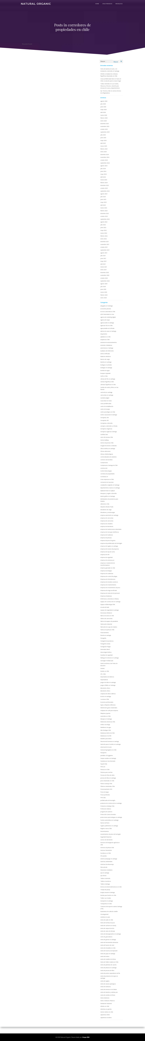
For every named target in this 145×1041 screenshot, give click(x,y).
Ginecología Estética (105, 652)
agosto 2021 (103, 253)
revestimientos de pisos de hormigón (110, 834)
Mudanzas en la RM (105, 736)
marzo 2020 (103, 292)
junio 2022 (103, 227)
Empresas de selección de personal (110, 593)
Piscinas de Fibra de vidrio (107, 775)
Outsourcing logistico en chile (108, 750)
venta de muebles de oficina (108, 959)
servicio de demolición (106, 840)
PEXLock (102, 766)
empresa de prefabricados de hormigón (111, 543)
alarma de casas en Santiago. (108, 331)
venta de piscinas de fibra (107, 970)
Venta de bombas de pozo (107, 923)
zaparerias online (105, 1014)
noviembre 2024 (104, 157)
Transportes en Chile (106, 903)
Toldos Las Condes (105, 898)
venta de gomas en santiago (108, 939)
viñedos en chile (104, 1006)
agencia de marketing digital (108, 317)
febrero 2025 (103, 149)
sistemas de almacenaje (107, 864)
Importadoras (104, 679)
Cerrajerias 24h (104, 417)
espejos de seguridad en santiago (109, 610)
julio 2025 (103, 135)
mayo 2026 (103, 109)
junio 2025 (103, 137)
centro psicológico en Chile (107, 412)
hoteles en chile (104, 671)
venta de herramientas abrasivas (109, 942)
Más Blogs (119, 3)
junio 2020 (103, 289)
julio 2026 (103, 104)
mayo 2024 (103, 174)
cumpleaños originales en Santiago (109, 485)
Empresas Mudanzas (106, 596)
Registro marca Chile (106, 828)
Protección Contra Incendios (108, 814)
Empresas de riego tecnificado (108, 590)
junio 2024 (103, 171)
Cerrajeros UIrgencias (106, 429)
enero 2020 (103, 298)
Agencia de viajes (105, 320)
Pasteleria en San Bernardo (107, 761)
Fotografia (103, 638)
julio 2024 (103, 168)
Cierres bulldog (104, 440)
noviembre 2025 (104, 126)
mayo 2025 (103, 140)
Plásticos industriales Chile (107, 786)
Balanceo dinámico (105, 356)
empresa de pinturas (106, 538)
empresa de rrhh (104, 554)
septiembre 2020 (105, 281)
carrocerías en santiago (106, 395)
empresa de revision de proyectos (109, 549)
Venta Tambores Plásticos (107, 1000)
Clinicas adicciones (105, 451)
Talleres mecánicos (105, 881)
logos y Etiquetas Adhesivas (108, 705)
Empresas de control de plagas (108, 576)
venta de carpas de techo (107, 928)
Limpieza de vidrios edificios (108, 693)
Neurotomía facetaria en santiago (109, 741)
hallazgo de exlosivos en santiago (109, 658)
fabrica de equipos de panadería (109, 621)
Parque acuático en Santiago (108, 758)
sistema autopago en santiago (108, 859)
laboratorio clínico (105, 691)
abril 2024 (103, 177)
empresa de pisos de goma (107, 540)
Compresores (104, 462)
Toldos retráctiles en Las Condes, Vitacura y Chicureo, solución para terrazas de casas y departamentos (110, 86)
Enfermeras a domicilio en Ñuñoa (109, 599)
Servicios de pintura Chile (107, 847)
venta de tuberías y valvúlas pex (109, 992)
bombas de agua (105, 370)
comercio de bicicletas (106, 460)
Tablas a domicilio (105, 878)
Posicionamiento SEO (106, 789)
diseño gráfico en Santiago (107, 496)
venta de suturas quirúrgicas (108, 984)
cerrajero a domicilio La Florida (108, 426)
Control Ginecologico (106, 471)
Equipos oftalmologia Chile (107, 604)
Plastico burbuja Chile (106, 783)
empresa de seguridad (106, 557)
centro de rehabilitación (106, 406)
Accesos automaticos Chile (107, 311)
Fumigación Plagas (105, 646)
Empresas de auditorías (106, 573)
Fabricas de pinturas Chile (107, 630)
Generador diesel (105, 649)
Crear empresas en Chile (107, 479)
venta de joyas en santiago (107, 953)
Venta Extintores (104, 998)
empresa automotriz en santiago (109, 515)
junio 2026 (103, 107)
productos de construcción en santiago (111, 803)
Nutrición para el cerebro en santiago (110, 744)
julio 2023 (103, 196)
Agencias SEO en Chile (106, 325)
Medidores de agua (105, 727)
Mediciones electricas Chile (107, 722)
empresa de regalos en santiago (109, 546)
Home (97, 3)
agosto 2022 (103, 222)
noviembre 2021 (104, 244)
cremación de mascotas (107, 482)
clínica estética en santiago (107, 448)
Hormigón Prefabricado (106, 660)
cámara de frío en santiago (107, 379)
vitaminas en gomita (106, 1009)
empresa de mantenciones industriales (110, 529)
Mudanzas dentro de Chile (107, 733)
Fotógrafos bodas (105, 644)
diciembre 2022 (104, 213)
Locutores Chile (104, 699)
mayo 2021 (103, 261)
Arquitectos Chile (105, 339)
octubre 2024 (104, 160)
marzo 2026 (103, 115)
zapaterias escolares (106, 1017)
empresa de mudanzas (106, 535)
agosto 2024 (103, 165)
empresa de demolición (106, 526)
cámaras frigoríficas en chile (108, 384)
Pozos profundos (105, 795)
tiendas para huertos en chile (108, 895)
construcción (103, 468)
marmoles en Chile (105, 716)
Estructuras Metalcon (106, 613)
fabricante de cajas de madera (108, 627)
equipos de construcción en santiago (110, 601)
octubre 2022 (104, 216)
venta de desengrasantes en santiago (110, 934)
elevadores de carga (105, 509)
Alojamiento (103, 334)
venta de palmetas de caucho (108, 965)
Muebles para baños (106, 738)
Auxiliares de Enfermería (107, 351)
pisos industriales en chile (107, 781)
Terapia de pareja (105, 889)
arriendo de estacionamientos (108, 342)
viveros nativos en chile (106, 1012)
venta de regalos (105, 981)
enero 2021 (103, 269)
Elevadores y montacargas (107, 512)
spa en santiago (104, 873)
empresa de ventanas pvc (107, 560)
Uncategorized (104, 914)
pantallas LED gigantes (106, 755)
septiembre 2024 (105, 163)
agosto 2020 (103, 283)
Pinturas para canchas (106, 772)
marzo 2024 (103, 180)
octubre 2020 (104, 278)
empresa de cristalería (106, 523)
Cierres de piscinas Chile (106, 443)
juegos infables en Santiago (107, 685)
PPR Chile (103, 797)
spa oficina (103, 875)
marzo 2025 (103, 146)
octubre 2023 (104, 188)
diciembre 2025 (104, 123)
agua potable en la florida (107, 328)
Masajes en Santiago (106, 719)
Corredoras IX (104, 476)
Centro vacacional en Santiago (108, 415)
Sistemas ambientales (106, 861)
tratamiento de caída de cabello (109, 911)
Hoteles (102, 668)
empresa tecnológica (106, 571)
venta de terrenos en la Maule (108, 989)
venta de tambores (105, 986)
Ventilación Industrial (106, 1003)
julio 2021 (103, 255)
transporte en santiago (106, 901)
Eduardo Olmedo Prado (106, 507)
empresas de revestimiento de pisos (110, 587)
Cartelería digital (104, 398)
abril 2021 (103, 264)
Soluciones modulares (106, 870)
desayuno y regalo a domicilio (108, 493)
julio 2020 (103, 286)
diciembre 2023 (104, 185)
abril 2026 (103, 112)
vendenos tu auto (105, 917)
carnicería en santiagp (106, 392)
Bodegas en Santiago (106, 367)
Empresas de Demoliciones (107, 579)
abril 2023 (103, 205)
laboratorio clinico (105, 688)
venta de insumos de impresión (108, 951)
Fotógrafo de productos (107, 641)
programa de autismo (106, 811)
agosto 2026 (103, 101)
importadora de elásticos (107, 677)
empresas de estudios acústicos (109, 582)
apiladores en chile (105, 337)
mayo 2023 (103, 202)
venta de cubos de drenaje (107, 931)
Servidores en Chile (105, 853)
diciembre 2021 (104, 241)
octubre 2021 (104, 247)
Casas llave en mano (106, 401)
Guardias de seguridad (106, 655)
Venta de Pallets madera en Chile (109, 962)
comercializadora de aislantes (108, 457)
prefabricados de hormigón (107, 800)
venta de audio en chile (106, 920)
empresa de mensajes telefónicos (109, 532)
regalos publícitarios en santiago (109, 826)
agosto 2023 (103, 194)
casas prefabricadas (105, 403)
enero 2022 (103, 239)
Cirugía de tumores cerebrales (108, 445)
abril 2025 (103, 143)
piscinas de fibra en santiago (108, 778)
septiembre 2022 (105, 219)
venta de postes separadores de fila (110, 973)
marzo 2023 (103, 208)
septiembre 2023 (105, 191)
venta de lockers (104, 956)
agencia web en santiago (107, 323)
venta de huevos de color (107, 945)
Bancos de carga (105, 359)
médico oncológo (105, 724)
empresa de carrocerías (106, 518)
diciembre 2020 (104, 272)
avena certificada (105, 353)
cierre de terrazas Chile (106, 437)
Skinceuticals (103, 867)
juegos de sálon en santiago (108, 682)
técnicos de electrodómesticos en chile (111, 887)
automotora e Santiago (106, 348)
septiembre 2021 (105, 250)
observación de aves (106, 747)
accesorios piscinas (105, 308)
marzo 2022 (103, 233)
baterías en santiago (106, 362)
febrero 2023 (103, 210)
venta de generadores (106, 937)
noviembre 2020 (104, 275)
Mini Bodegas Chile (105, 730)
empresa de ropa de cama (107, 552)
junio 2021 (103, 258)
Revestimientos (104, 831)
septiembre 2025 (105, 132)
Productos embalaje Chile (107, 806)
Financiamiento (104, 632)
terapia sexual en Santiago (107, 892)
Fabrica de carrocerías (106, 618)
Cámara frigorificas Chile (107, 381)
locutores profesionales (107, 702)
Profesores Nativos (105, 809)
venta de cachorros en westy (108, 925)
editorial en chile (104, 504)
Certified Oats (104, 434)
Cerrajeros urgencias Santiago (108, 431)
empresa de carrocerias (106, 521)
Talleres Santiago (105, 884)
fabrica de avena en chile (107, 615)
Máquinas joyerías (105, 713)
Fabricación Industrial (106, 624)
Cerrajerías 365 (104, 420)
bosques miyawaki (105, 373)
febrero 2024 (103, 182)
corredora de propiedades (107, 474)
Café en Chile (104, 376)
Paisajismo (103, 752)
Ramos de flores (104, 823)
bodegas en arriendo (106, 365)
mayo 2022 (103, 230)
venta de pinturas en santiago (108, 967)
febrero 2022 (103, 236)
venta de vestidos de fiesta (107, 995)
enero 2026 (103, 121)
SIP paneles (103, 856)
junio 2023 (103, 199)
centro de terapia (105, 409)
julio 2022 (103, 225)
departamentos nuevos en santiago (110, 488)
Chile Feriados (107, 3)
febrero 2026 (103, 118)
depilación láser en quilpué (107, 490)
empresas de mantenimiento (108, 585)
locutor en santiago (105, 696)
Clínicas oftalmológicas (106, 454)
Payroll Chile (103, 764)
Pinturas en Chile (105, 769)
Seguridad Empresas (106, 837)
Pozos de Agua (104, 792)
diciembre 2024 (104, 154)
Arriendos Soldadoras (106, 345)
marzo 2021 (103, 267)
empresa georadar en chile (107, 568)
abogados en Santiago (106, 306)
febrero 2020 (103, 295)
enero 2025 (103, 151)
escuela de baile (104, 607)
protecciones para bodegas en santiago (111, 817)
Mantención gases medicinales (108, 708)
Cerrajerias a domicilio (106, 423)
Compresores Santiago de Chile (109, 465)
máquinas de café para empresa (109, 710)
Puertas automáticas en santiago (109, 820)
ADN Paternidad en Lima (107, 314)
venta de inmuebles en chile (107, 948)
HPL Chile (103, 674)
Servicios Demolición (106, 850)
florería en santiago (105, 635)
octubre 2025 (104, 129)
